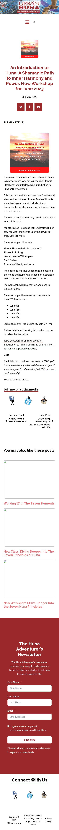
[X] (21, 107)
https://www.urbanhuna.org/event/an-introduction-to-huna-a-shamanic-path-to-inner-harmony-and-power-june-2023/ (28, 344)
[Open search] (34, 22)
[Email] (38, 107)
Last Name (13, 696)
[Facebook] (29, 107)
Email (10, 710)
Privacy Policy (48, 820)
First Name (13, 682)
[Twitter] (28, 400)
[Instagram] (44, 400)
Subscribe (29, 739)
